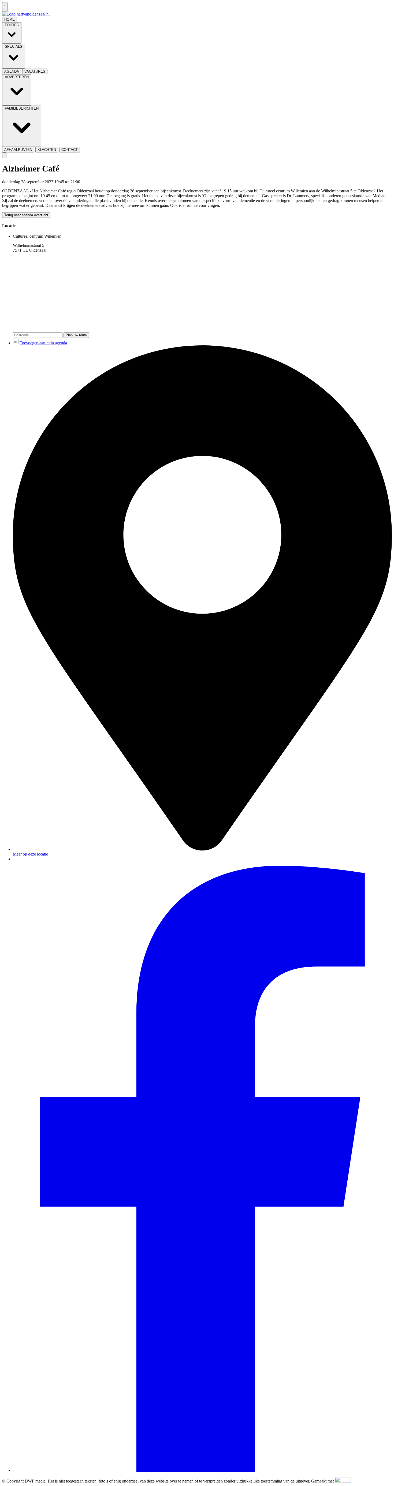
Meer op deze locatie (30, 854)
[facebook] (202, 1470)
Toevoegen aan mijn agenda (43, 343)
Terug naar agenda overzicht (26, 215)
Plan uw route (76, 335)
